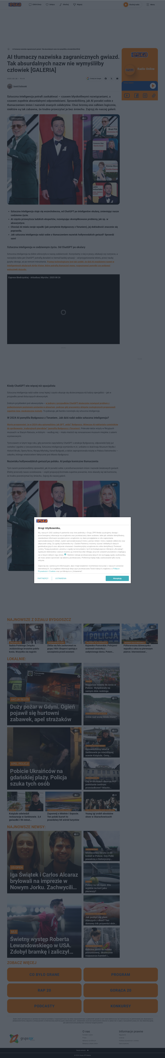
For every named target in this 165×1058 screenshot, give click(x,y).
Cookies (52, 571)
